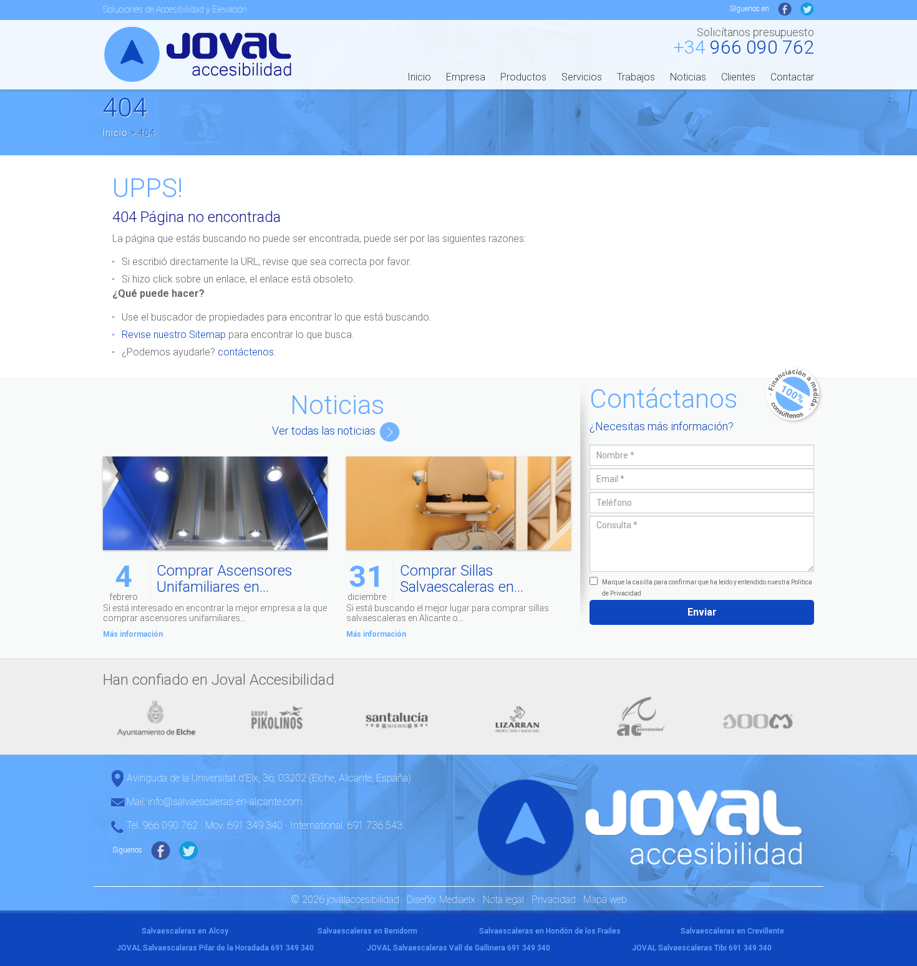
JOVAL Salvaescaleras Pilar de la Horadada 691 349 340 (215, 948)
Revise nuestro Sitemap (174, 335)
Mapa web (605, 900)
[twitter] (807, 8)
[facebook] (785, 8)
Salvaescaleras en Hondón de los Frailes (550, 931)
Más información (133, 634)
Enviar (702, 612)
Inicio (419, 77)
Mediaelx (457, 900)
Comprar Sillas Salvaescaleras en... (461, 579)
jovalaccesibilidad (200, 54)
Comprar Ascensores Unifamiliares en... (225, 579)
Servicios (581, 77)
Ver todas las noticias (325, 430)
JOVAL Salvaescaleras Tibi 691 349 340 (702, 948)
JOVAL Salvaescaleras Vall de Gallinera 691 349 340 (458, 948)
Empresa (465, 77)
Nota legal (503, 900)
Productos (523, 77)
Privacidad (553, 900)
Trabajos (636, 77)
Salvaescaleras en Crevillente (732, 931)
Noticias (688, 77)
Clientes (738, 77)
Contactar (792, 77)
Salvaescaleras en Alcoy (185, 931)
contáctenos (246, 352)
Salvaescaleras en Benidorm (367, 931)
